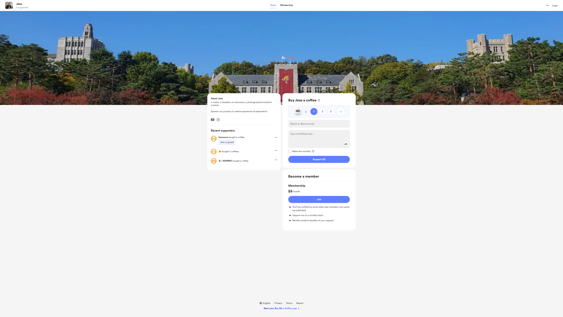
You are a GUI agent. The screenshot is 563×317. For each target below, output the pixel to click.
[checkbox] (299, 151)
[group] (319, 203)
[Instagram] (218, 119)
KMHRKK (227, 161)
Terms (289, 303)
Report (299, 303)
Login (555, 5)
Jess (19, 4)
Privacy (278, 303)
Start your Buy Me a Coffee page (280, 308)
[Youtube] (212, 119)
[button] (273, 5)
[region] (319, 130)
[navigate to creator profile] (9, 5)
